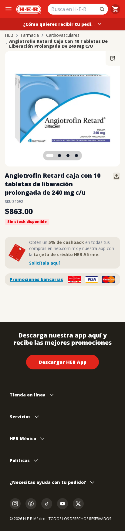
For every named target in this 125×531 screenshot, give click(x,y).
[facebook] (30, 503)
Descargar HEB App (62, 362)
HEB (9, 35)
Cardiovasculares (62, 35)
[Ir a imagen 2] (59, 155)
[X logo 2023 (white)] (78, 503)
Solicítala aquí (44, 263)
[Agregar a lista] (113, 58)
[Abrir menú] (8, 9)
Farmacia (30, 35)
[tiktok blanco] (46, 503)
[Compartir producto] (116, 176)
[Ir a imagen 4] (76, 155)
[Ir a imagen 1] (50, 155)
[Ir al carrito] (115, 9)
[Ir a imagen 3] (68, 155)
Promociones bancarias (36, 279)
